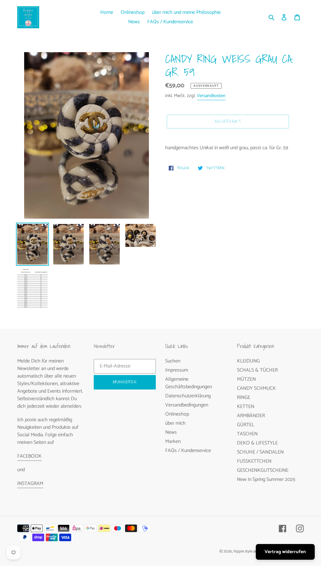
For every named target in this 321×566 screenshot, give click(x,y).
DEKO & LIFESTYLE (257, 443)
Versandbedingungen (186, 405)
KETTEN (245, 406)
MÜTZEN (246, 379)
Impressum (176, 370)
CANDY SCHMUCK (256, 388)
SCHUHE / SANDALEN (260, 452)
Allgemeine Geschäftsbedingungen (188, 383)
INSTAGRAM (30, 483)
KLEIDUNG (248, 361)
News (171, 432)
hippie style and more (251, 551)
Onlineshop (177, 414)
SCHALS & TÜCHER (257, 370)
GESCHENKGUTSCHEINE (262, 470)
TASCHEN (247, 434)
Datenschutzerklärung (188, 396)
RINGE (243, 397)
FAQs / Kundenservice (188, 450)
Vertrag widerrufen (285, 552)
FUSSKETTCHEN (254, 461)
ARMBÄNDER (251, 415)
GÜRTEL (245, 425)
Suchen (172, 361)
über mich (175, 423)
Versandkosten (211, 96)
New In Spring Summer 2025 (266, 479)
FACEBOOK (29, 456)
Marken (173, 441)
